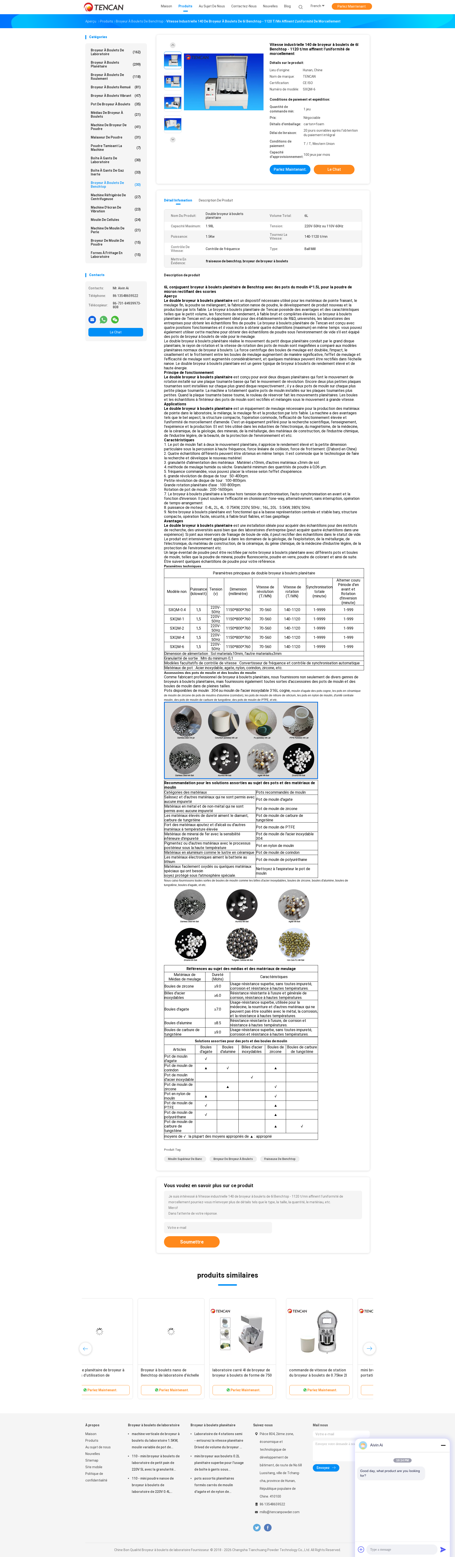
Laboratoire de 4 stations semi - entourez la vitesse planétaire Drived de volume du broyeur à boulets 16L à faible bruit (218, 1441)
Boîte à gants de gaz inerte (116, 172)
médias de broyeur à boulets (116, 114)
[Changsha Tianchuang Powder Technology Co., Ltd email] (92, 319)
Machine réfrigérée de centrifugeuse (116, 197)
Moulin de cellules (116, 220)
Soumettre (192, 1242)
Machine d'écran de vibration (116, 209)
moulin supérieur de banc (185, 1159)
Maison (90, 1434)
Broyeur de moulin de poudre (116, 242)
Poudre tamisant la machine (116, 148)
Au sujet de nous (98, 1447)
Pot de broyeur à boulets (116, 104)
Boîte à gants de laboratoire (116, 160)
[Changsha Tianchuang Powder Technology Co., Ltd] (104, 7)
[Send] (443, 1549)
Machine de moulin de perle (116, 230)
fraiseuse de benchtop (280, 1159)
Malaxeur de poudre (116, 137)
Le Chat (116, 332)
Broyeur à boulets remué (116, 87)
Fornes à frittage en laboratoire (116, 255)
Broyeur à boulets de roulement (116, 77)
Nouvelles (92, 1454)
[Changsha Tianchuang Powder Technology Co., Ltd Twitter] (257, 1528)
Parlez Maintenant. (351, 6)
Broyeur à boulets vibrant (116, 96)
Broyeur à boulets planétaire (116, 64)
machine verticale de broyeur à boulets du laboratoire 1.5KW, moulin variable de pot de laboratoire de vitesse (156, 1441)
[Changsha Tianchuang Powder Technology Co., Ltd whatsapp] (103, 319)
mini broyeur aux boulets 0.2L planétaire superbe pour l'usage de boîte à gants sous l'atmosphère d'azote (219, 1463)
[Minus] (443, 1445)
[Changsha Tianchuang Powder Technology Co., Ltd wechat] (115, 319)
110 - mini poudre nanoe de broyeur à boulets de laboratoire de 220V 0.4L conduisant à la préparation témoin (153, 1485)
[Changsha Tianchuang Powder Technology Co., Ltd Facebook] (268, 1528)
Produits (91, 1440)
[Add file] (361, 1549)
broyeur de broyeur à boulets (233, 1159)
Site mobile (93, 1467)
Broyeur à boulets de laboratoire (116, 52)
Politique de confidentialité (96, 1477)
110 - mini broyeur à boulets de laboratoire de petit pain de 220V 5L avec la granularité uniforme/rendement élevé (156, 1463)
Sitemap (91, 1460)
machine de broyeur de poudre (116, 127)
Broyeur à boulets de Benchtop (116, 184)
